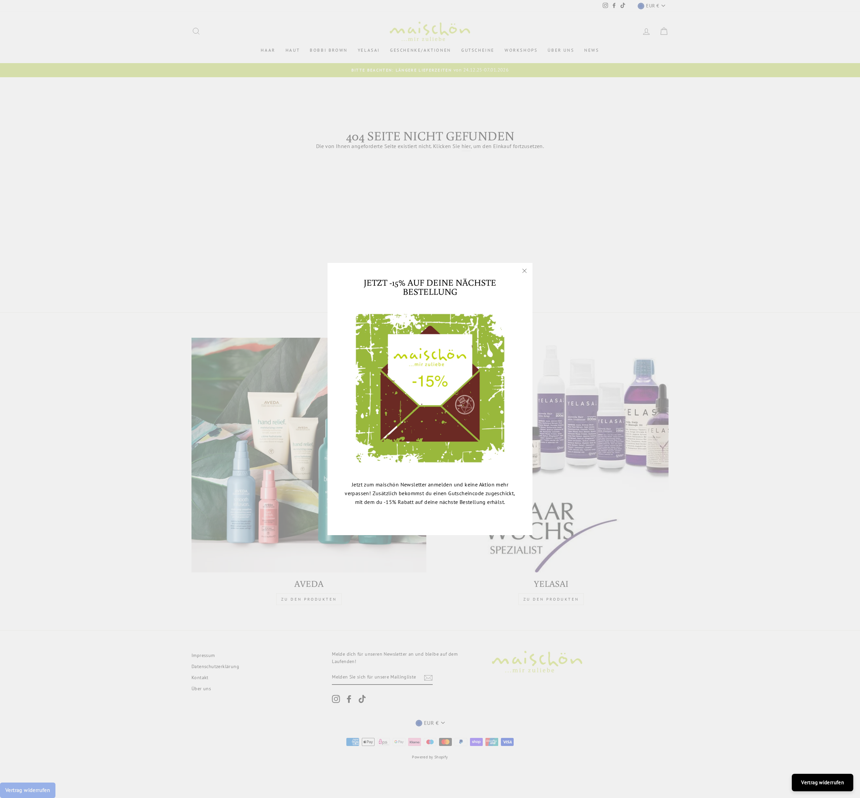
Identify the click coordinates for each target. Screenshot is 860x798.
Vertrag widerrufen (822, 782)
